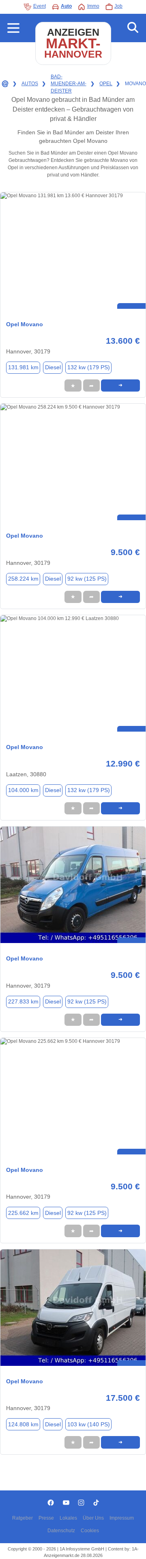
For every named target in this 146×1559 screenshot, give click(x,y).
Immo (93, 6)
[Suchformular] (132, 28)
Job (118, 6)
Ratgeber (22, 1518)
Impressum (122, 1518)
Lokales (68, 1518)
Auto (66, 6)
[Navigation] (13, 28)
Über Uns (93, 1518)
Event (39, 6)
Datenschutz (61, 1530)
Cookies (90, 1530)
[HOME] (4, 84)
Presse (46, 1518)
